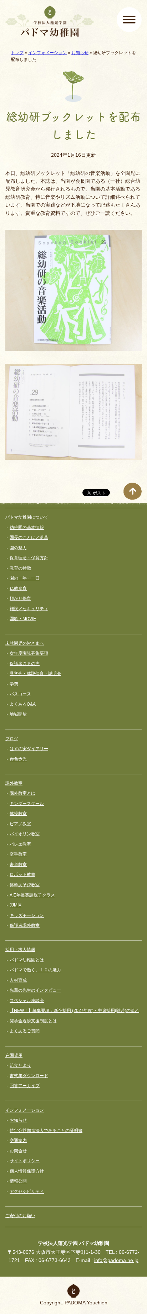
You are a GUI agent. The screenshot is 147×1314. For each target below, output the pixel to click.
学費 (14, 683)
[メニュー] (129, 19)
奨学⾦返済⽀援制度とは (33, 1020)
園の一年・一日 (25, 578)
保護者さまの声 (25, 663)
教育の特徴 (20, 568)
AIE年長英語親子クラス (32, 895)
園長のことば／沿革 (29, 537)
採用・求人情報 (20, 949)
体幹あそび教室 (25, 884)
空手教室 (18, 854)
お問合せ (18, 1150)
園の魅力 (18, 547)
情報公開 (18, 1181)
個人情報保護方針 (27, 1171)
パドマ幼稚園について (26, 517)
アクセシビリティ (27, 1191)
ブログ (11, 738)
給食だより (20, 1065)
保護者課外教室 (25, 925)
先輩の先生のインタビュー (35, 990)
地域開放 (18, 714)
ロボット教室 (22, 874)
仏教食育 (18, 588)
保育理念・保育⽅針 (29, 557)
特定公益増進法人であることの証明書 (46, 1130)
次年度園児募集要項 (29, 653)
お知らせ (79, 52)
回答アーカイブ (25, 1085)
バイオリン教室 (25, 833)
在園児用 (13, 1055)
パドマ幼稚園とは (27, 959)
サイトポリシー (25, 1160)
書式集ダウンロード (29, 1075)
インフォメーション (47, 52)
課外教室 (13, 783)
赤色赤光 (18, 759)
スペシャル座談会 (27, 1000)
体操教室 (18, 813)
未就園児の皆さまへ (24, 643)
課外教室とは (22, 793)
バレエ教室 (20, 844)
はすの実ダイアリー (29, 748)
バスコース (20, 693)
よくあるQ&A (23, 704)
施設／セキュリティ (29, 608)
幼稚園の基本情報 (27, 527)
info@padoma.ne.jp (116, 1260)
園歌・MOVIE (23, 618)
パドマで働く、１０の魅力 (35, 969)
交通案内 (18, 1140)
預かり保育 (20, 598)
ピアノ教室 (20, 823)
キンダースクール (27, 803)
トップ (17, 52)
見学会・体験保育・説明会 (35, 673)
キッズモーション (27, 915)
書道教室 (18, 864)
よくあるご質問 (25, 1030)
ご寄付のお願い (20, 1215)
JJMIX (15, 905)
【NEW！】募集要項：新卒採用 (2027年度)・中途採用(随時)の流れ (74, 1010)
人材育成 (18, 980)
